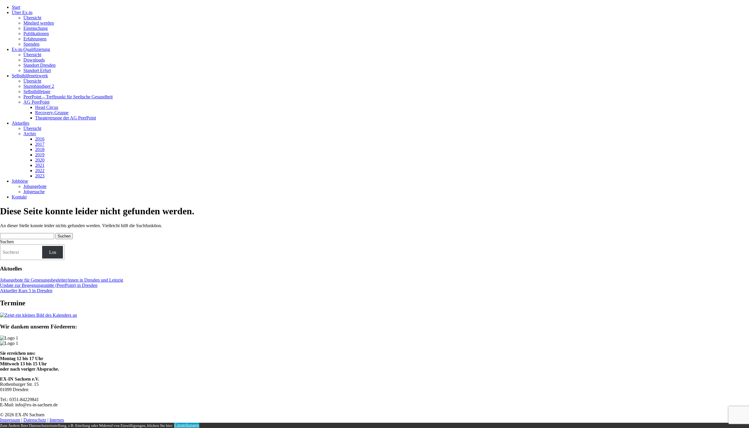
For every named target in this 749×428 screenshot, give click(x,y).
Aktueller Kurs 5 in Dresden (26, 290)
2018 (39, 149)
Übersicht (32, 17)
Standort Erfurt (37, 70)
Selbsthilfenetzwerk (30, 75)
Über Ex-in (22, 12)
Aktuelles (20, 123)
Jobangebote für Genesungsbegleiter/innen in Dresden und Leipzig (61, 280)
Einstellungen (186, 425)
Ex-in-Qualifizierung (31, 49)
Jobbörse (20, 181)
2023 (39, 175)
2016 (39, 138)
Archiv (29, 133)
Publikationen (36, 33)
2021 (39, 165)
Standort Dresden (39, 65)
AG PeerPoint (36, 102)
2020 (39, 159)
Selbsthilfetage (36, 91)
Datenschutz (34, 419)
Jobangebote (35, 186)
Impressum (10, 419)
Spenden (31, 44)
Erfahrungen (35, 38)
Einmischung (35, 28)
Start (16, 7)
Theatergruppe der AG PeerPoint (65, 117)
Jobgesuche (34, 191)
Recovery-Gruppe (51, 112)
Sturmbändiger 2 (38, 86)
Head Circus (46, 107)
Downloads (34, 59)
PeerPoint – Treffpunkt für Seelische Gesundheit (68, 96)
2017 (39, 144)
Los (52, 252)
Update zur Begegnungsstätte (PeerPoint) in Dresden (48, 285)
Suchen (7, 241)
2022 (39, 170)
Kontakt (19, 196)
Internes (56, 419)
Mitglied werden (38, 22)
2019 (39, 154)
